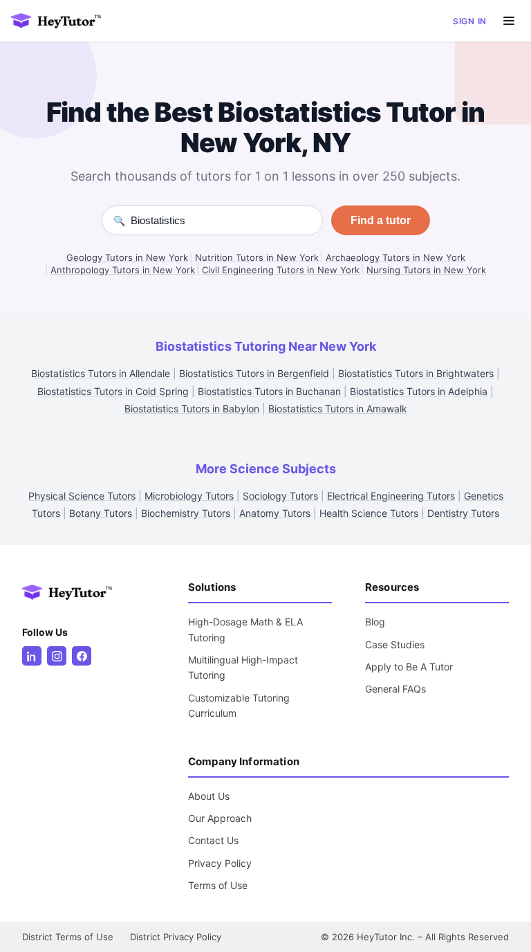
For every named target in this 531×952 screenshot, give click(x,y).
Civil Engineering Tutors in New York (281, 269)
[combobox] (221, 220)
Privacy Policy (220, 863)
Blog (375, 622)
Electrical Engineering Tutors (391, 496)
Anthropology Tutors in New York (122, 269)
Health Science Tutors (368, 513)
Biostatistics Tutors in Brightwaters (416, 373)
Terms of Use (218, 885)
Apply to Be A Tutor (409, 666)
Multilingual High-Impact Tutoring (243, 667)
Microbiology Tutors (189, 496)
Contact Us (213, 840)
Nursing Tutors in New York (426, 269)
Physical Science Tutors (82, 496)
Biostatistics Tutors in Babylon (191, 408)
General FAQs (395, 689)
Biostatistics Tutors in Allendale (100, 373)
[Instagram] (56, 656)
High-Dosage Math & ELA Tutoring (245, 629)
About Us (209, 796)
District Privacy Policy (175, 936)
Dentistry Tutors (463, 513)
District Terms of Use (67, 936)
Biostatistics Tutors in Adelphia (418, 391)
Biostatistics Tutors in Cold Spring (113, 391)
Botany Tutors (100, 513)
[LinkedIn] (31, 656)
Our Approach (220, 818)
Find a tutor (381, 220)
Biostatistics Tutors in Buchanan (269, 391)
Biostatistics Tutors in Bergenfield (254, 373)
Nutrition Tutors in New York (257, 257)
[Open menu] (509, 21)
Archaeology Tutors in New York (395, 257)
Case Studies (395, 644)
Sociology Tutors (280, 496)
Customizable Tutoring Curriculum (239, 705)
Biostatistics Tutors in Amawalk (337, 408)
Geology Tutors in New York (127, 257)
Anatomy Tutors (274, 513)
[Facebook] (81, 656)
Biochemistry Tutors (185, 513)
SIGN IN (470, 21)
